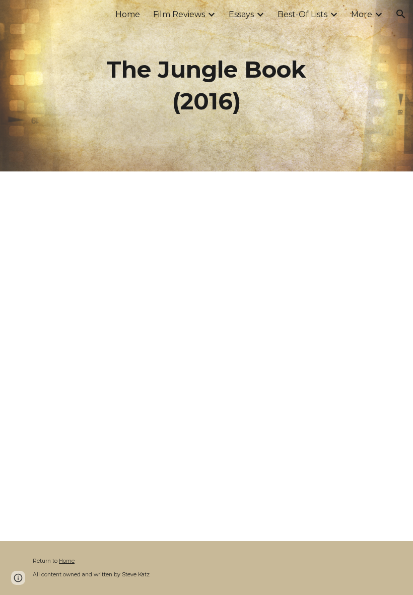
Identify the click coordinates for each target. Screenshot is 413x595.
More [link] (361, 14)
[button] (401, 14)
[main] (207, 85)
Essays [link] (241, 14)
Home (67, 561)
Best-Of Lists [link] (302, 14)
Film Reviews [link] (179, 14)
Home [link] (127, 14)
